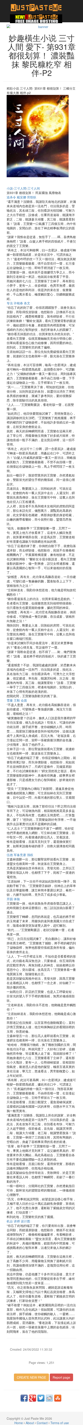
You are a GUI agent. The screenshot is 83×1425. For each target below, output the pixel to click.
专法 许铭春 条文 (18, 303)
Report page (61, 1377)
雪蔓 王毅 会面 (17, 700)
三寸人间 (33, 188)
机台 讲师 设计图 (18, 1221)
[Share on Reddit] (49, 1398)
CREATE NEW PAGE (31, 1377)
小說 (10, 188)
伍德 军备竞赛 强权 (20, 855)
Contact (42, 1423)
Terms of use (59, 1423)
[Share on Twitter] (40, 1398)
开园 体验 (13, 899)
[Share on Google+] (32, 1398)
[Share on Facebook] (24, 1398)
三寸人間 (20, 188)
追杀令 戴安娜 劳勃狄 (21, 197)
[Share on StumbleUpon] (57, 1398)
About (30, 1423)
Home (18, 1423)
